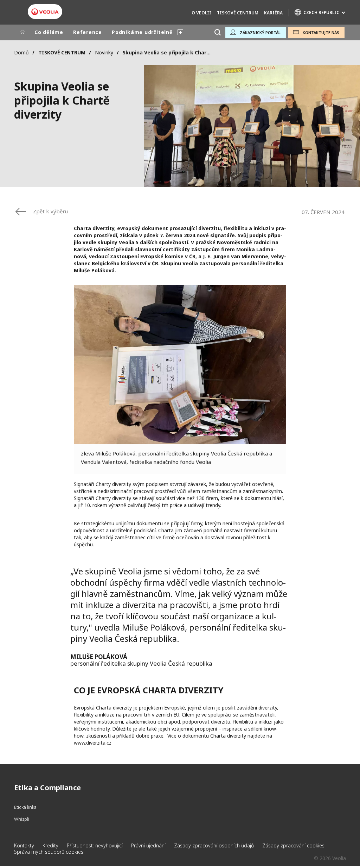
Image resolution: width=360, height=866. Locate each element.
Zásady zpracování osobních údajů (214, 845)
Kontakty (24, 845)
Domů (21, 52)
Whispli (21, 819)
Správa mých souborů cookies (48, 851)
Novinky (104, 52)
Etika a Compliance (47, 787)
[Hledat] (217, 32)
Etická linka (25, 807)
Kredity (50, 845)
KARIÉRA (273, 13)
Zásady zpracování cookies (293, 845)
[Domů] (22, 32)
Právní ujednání (148, 845)
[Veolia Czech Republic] (45, 11)
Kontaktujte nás (321, 32)
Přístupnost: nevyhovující (95, 845)
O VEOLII (201, 13)
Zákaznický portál (260, 32)
